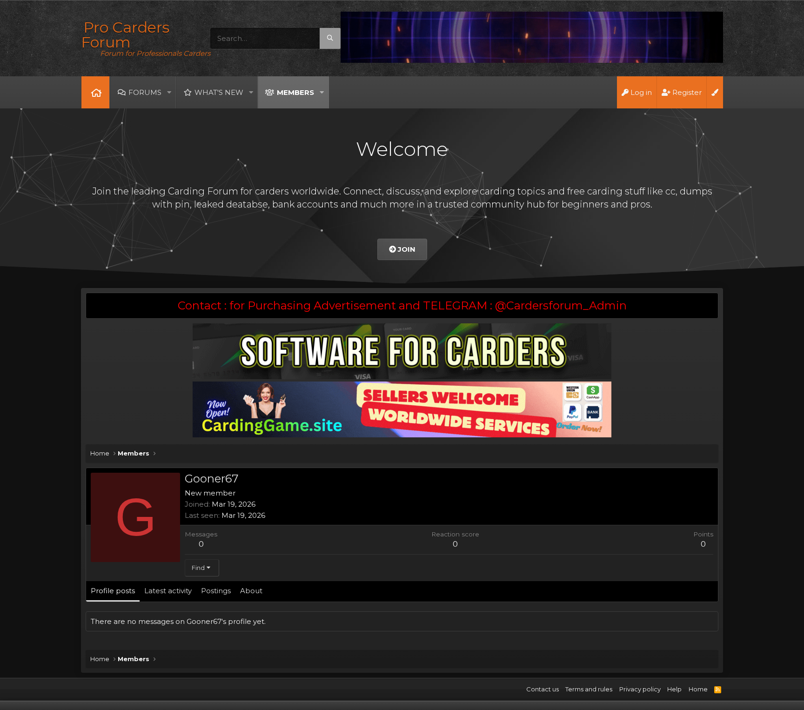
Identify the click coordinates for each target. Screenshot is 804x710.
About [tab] (251, 590)
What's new (218, 92)
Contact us (542, 689)
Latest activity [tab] (168, 590)
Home (95, 92)
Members (295, 92)
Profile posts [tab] (113, 590)
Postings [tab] (216, 590)
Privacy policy (640, 689)
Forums (144, 92)
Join (405, 249)
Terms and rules (588, 689)
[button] (168, 92)
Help (674, 689)
